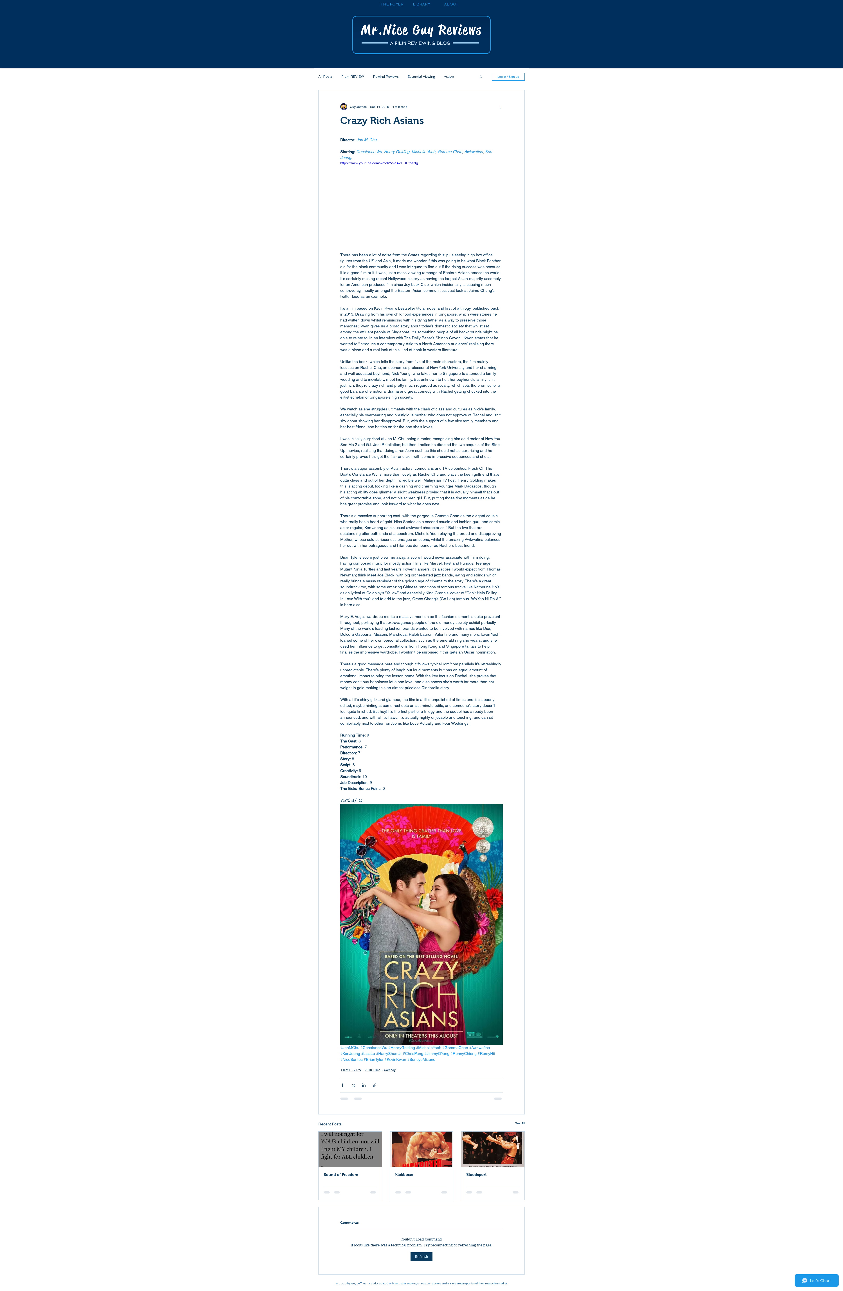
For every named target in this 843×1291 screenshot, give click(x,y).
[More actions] (500, 106)
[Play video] (421, 206)
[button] (481, 76)
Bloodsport (476, 1174)
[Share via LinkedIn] (364, 1085)
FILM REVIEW (352, 77)
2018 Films (372, 1070)
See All (520, 1123)
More (448, 77)
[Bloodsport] (492, 1149)
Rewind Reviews (386, 77)
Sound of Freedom (341, 1174)
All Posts (325, 77)
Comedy (390, 1070)
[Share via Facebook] (342, 1085)
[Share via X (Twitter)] (353, 1085)
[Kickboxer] (421, 1149)
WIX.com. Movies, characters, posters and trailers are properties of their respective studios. (451, 1277)
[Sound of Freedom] (350, 1149)
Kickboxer (404, 1174)
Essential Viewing (421, 77)
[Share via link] (375, 1085)
